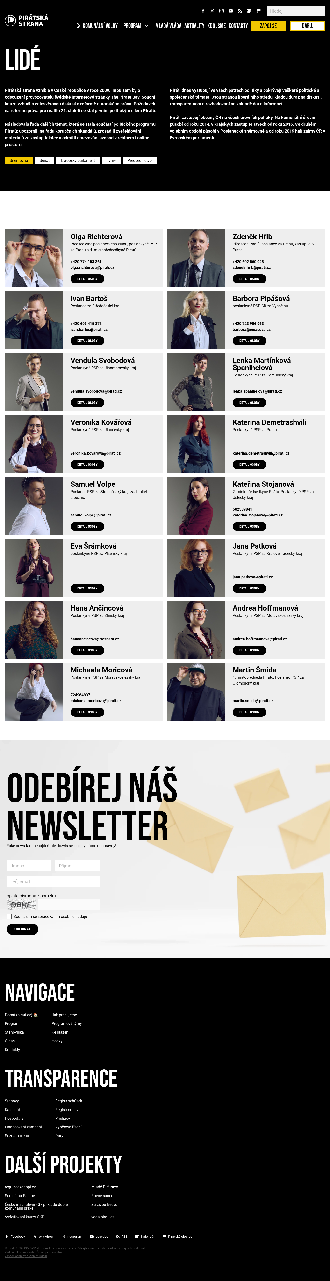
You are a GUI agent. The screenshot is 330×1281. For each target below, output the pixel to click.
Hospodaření (16, 1118)
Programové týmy (67, 1023)
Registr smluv (67, 1109)
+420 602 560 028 (248, 262)
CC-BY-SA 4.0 (32, 1248)
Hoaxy (57, 1041)
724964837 (80, 695)
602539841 (242, 509)
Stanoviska (14, 1032)
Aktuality (194, 26)
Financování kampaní (23, 1127)
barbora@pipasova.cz (252, 329)
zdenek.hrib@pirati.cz (252, 268)
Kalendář (12, 1109)
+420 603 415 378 (86, 324)
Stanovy (12, 1101)
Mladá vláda (168, 26)
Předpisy (62, 1118)
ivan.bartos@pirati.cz (89, 329)
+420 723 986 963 (248, 324)
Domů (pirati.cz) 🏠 (21, 1015)
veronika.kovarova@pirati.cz (96, 453)
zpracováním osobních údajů (62, 916)
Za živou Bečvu (104, 1204)
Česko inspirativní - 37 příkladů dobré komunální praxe (36, 1206)
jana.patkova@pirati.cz (253, 577)
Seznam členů (17, 1136)
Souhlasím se (50, 916)
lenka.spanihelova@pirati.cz (257, 391)
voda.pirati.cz (102, 1217)
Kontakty (238, 26)
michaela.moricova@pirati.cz (96, 701)
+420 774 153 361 (86, 262)
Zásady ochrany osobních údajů (26, 1256)
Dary (59, 1136)
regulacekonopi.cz (20, 1187)
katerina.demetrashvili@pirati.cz (261, 453)
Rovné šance (102, 1195)
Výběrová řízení (68, 1127)
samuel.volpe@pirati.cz (91, 515)
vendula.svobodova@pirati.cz (96, 391)
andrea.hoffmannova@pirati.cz (260, 639)
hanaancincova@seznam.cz (95, 639)
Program (12, 1023)
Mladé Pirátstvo (104, 1187)
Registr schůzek (68, 1101)
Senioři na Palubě (20, 1195)
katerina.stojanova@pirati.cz (258, 515)
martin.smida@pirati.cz (253, 701)
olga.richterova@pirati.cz (92, 268)
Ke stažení (60, 1032)
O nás (10, 1041)
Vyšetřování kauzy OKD (25, 1217)
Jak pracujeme (64, 1015)
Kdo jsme (216, 26)
